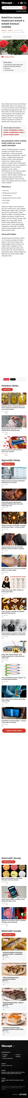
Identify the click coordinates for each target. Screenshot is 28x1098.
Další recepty (7, 934)
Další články (7, 389)
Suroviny (21, 1080)
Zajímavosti (17, 1080)
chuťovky (3, 1065)
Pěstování (8, 1073)
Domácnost (12, 1072)
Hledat (24, 7)
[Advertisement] (14, 87)
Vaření (12, 1073)
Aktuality (3, 1080)
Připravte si (7, 68)
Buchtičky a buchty (8, 965)
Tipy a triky (4, 1073)
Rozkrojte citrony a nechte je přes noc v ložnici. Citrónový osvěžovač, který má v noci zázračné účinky (13, 407)
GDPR (4, 1056)
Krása (8, 1072)
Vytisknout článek (9, 56)
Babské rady (4, 1072)
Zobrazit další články (14, 730)
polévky (7, 1065)
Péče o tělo (22, 1072)
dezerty (5, 940)
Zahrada (16, 1073)
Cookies (18, 1054)
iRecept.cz (4, 30)
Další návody (7, 862)
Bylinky (7, 1080)
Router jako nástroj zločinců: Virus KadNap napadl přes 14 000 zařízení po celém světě (13, 656)
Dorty (11, 1065)
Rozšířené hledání (21, 11)
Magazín (10, 30)
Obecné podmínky (8, 1058)
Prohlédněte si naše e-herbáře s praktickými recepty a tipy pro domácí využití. (13, 132)
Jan (4, 36)
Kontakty (5, 1054)
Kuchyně (17, 1072)
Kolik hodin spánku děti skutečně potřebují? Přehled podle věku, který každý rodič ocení (12, 504)
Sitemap (18, 1056)
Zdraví (20, 1073)
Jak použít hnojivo (9, 70)
